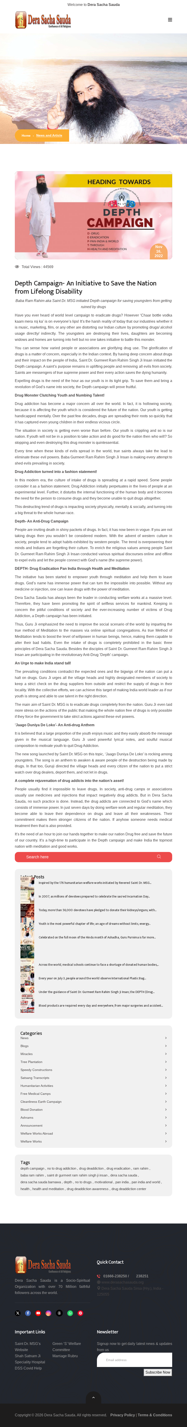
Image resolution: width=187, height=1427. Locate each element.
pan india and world (146, 1182)
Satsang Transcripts (35, 1078)
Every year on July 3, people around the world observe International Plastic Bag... (92, 978)
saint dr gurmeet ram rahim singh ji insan (77, 1175)
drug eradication (118, 1168)
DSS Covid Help (28, 1368)
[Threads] (59, 1313)
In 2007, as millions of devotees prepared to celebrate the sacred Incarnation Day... (94, 896)
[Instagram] (48, 1313)
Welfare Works (31, 1141)
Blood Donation (32, 1109)
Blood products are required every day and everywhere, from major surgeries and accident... (101, 1005)
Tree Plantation (31, 1062)
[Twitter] (18, 1313)
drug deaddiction (91, 1168)
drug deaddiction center (129, 1189)
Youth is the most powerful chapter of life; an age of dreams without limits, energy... (94, 923)
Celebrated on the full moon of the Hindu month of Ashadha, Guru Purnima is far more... (97, 937)
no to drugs (84, 1182)
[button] (170, 20)
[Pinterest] (80, 1313)
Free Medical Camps (36, 1093)
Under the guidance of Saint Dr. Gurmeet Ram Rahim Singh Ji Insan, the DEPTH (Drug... (97, 992)
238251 (142, 1276)
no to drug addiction (62, 1168)
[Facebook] (28, 1313)
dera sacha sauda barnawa (41, 1182)
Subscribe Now (157, 1372)
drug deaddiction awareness (88, 1189)
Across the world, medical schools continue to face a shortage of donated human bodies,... (99, 964)
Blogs (25, 1046)
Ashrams (27, 1117)
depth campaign (33, 1168)
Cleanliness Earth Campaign (41, 1101)
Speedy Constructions (36, 1070)
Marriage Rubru (65, 1356)
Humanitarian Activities (37, 1086)
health (25, 1189)
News (25, 1038)
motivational (104, 1182)
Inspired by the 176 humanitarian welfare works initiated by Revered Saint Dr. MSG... (95, 882)
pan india (122, 1182)
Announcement (31, 1125)
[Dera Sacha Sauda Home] (43, 20)
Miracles (27, 1054)
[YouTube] (38, 1313)
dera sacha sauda (124, 1175)
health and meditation (48, 1189)
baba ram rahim (33, 1175)
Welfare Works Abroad (37, 1133)
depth (68, 1182)
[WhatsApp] (70, 1313)
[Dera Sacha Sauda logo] (43, 1264)
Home (26, 135)
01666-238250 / (116, 1276)
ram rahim (141, 1168)
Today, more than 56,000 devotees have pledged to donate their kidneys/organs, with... (97, 910)
